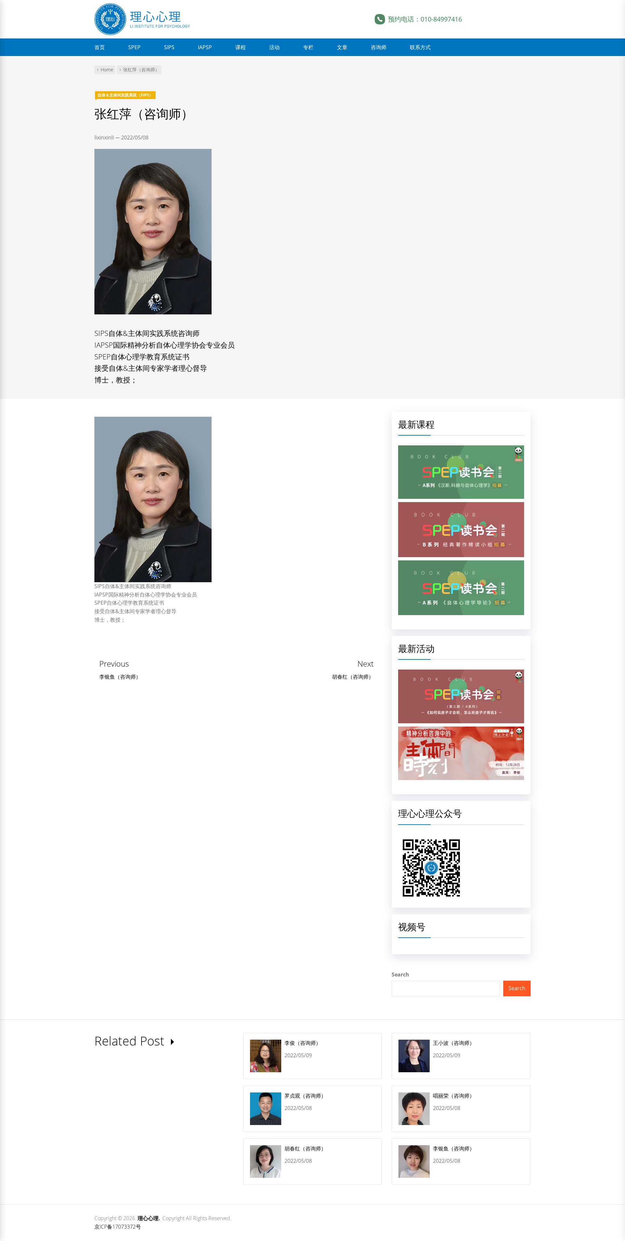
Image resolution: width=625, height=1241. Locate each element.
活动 (274, 47)
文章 (342, 47)
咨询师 (378, 47)
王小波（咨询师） (454, 1042)
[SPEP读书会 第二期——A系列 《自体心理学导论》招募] (461, 564)
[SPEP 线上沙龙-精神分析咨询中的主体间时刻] (461, 730)
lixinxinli (104, 137)
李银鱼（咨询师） (454, 1148)
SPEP (134, 47)
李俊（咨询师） (303, 1042)
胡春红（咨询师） (305, 1148)
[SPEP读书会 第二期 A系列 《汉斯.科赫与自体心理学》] (461, 449)
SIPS (169, 47)
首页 (99, 47)
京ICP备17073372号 (117, 1226)
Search (400, 974)
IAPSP (205, 47)
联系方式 (420, 47)
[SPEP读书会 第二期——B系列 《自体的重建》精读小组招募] (461, 506)
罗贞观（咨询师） (305, 1095)
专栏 (308, 47)
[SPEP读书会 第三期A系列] (461, 673)
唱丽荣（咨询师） (454, 1095)
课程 (240, 47)
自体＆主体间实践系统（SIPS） (125, 95)
